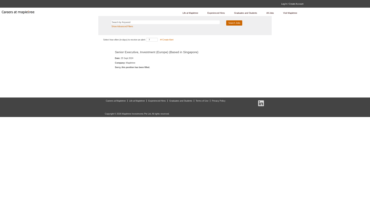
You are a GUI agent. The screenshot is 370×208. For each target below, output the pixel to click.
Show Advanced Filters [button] (122, 26)
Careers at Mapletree (116, 101)
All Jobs (270, 13)
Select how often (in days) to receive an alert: (124, 39)
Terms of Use (202, 101)
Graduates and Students (245, 13)
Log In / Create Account (292, 4)
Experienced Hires (216, 13)
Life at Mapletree (190, 13)
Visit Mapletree (290, 13)
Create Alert (167, 39)
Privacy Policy (218, 101)
